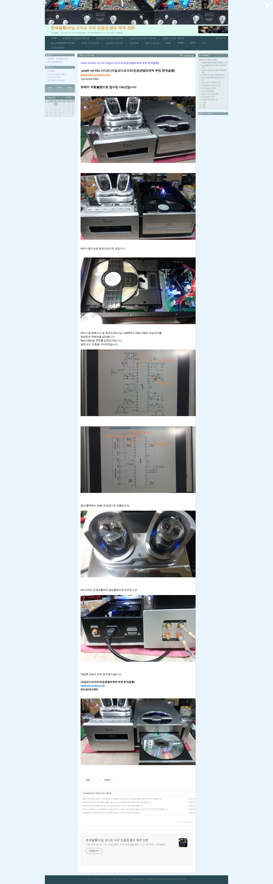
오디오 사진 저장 (210, 94)
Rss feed (219, 38)
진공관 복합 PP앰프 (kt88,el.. (214, 62)
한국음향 (134, 879)
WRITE (193, 43)
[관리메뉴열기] (267, 5)
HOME (54, 38)
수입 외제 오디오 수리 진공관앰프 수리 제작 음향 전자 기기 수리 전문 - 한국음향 (125, 844)
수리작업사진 (209, 88)
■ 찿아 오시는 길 (152, 43)
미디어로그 (96, 879)
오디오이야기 (208, 97)
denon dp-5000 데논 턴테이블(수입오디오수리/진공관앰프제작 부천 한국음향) (115, 802)
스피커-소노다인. (54, 77)
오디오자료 (134, 43)
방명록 (168, 43)
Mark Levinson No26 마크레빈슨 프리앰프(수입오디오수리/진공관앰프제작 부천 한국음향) (120, 799)
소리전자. (51, 71)
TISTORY (182, 879)
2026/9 (69, 97)
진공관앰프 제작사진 (114, 43)
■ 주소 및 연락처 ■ (55, 62)
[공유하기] (92, 780)
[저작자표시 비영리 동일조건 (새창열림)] (118, 780)
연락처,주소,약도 (209, 100)
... (204, 102)
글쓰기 (126, 879)
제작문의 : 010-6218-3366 (58, 59)
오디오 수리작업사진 (90, 43)
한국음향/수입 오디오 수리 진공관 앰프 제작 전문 (93, 28)
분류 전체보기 (209, 59)
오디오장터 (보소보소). (56, 80)
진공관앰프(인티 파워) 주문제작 (214, 66)
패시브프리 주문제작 (211, 82)
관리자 (120, 879)
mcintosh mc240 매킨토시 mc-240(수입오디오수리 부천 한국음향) (110, 813)
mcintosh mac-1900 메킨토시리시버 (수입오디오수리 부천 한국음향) (111, 806)
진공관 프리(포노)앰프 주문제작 (142, 38)
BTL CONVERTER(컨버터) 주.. (214, 79)
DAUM (161, 879)
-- (204, 107)
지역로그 (105, 879)
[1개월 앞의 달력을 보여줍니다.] (65, 97)
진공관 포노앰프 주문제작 (173, 38)
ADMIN (180, 43)
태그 (204, 43)
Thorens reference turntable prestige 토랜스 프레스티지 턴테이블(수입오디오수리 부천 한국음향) (123, 809)
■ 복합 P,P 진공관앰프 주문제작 (76, 38)
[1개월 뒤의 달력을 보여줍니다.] (73, 97)
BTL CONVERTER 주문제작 (63, 43)
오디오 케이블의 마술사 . (57, 74)
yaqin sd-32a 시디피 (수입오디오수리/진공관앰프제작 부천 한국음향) (120, 63)
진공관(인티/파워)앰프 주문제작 (109, 38)
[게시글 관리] (96, 780)
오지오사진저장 (57, 48)
